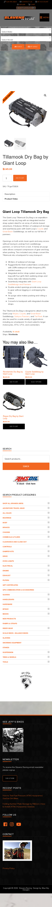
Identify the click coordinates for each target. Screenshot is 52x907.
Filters (6, 580)
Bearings (7, 518)
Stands (6, 647)
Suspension (8, 652)
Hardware (7, 604)
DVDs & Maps (8, 561)
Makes (6, 614)
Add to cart (20, 178)
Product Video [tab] (11, 199)
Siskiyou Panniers (22, 316)
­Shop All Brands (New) (13, 503)
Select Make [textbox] (7, 32)
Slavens (6, 638)
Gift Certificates (10, 585)
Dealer (22, 4)
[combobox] (26, 30)
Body (5, 522)
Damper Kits (8, 551)
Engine (6, 570)
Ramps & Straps (10, 623)
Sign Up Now (9, 778)
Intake (6, 609)
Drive (5, 556)
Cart (33, 4)
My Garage (34, 47)
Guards (6, 594)
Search (19, 47)
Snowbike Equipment (12, 642)
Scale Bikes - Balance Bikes (15, 633)
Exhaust (6, 575)
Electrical (8, 566)
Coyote (40, 229)
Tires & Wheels (9, 657)
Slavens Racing (19, 18)
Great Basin (8, 231)
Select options (36, 382)
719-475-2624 (11, 2)
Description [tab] (10, 194)
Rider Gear (8, 628)
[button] (45, 95)
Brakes (6, 527)
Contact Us (27, 2)
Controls (7, 546)
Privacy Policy (9, 868)
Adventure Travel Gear (14, 508)
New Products (9, 618)
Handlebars (8, 599)
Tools (5, 662)
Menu (46, 17)
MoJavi (16, 313)
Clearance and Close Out (15, 542)
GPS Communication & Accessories (18, 590)
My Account (42, 2)
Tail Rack (38, 316)
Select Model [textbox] (7, 40)
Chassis (6, 532)
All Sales (7, 513)
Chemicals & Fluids (11, 537)
